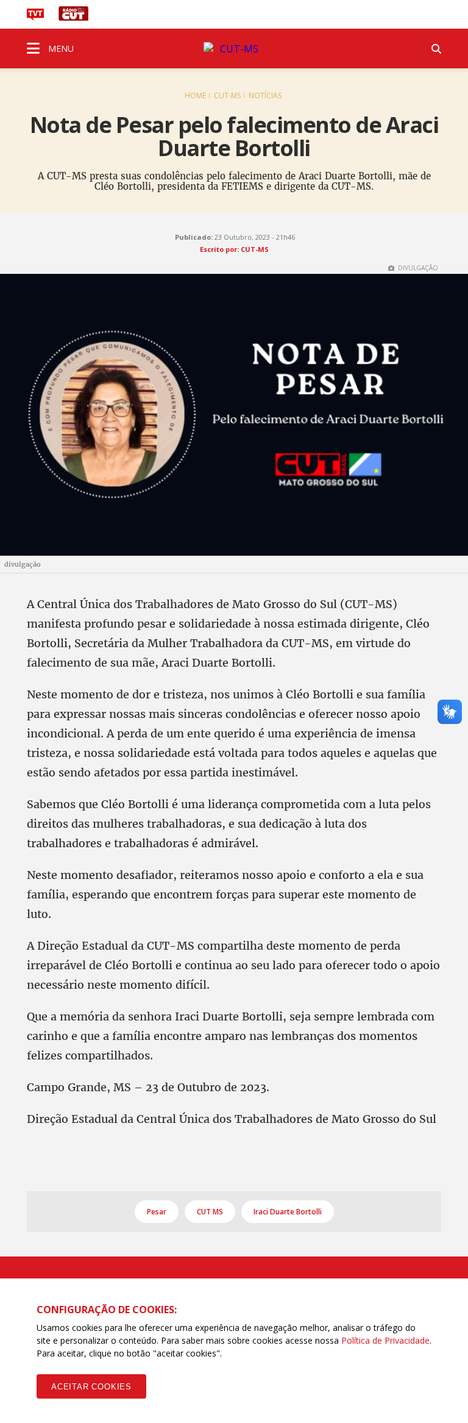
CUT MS (210, 1211)
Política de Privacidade (385, 1340)
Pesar (156, 1211)
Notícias (265, 95)
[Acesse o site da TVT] (35, 17)
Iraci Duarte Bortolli (288, 1211)
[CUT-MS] (234, 49)
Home (195, 95)
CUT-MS (227, 95)
